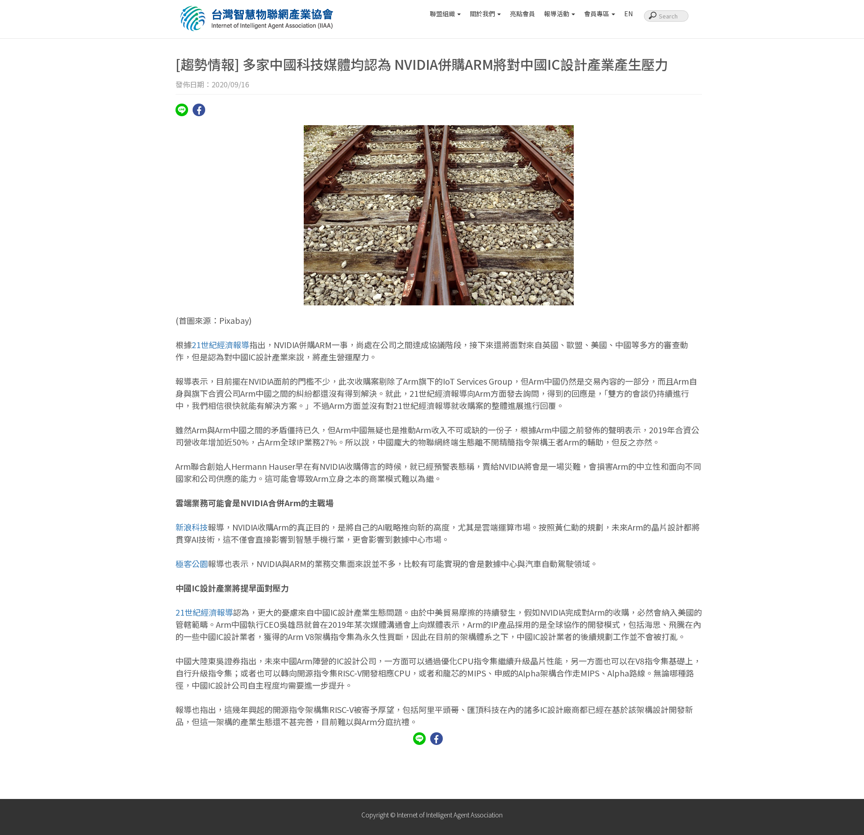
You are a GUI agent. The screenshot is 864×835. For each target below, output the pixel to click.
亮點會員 (522, 13)
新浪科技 (192, 527)
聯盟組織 (443, 13)
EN (628, 13)
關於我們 (483, 13)
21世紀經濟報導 (220, 344)
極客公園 (192, 563)
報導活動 (557, 13)
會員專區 (597, 13)
